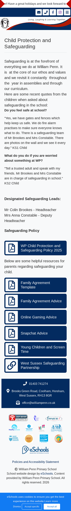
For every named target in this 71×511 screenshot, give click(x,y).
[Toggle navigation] (66, 12)
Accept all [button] (52, 506)
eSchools (47, 473)
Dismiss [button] (16, 506)
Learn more (51, 501)
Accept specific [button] (32, 506)
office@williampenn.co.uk (38, 402)
